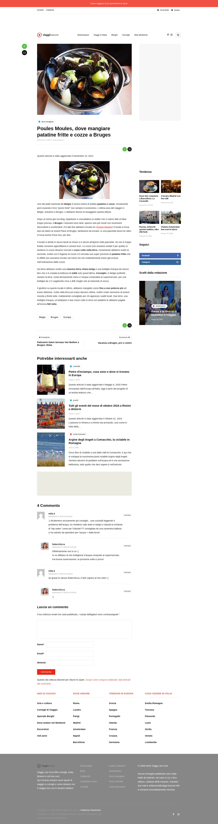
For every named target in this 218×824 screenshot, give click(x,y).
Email (40, 653)
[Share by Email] (129, 149)
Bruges (54, 317)
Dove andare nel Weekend (51, 723)
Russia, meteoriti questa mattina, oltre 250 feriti (149, 229)
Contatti (40, 10)
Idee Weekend (140, 35)
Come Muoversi (117, 787)
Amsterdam (79, 729)
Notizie (177, 10)
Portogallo (114, 716)
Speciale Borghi (45, 716)
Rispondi (127, 515)
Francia (113, 729)
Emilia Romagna (154, 703)
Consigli (126, 35)
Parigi (76, 716)
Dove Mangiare (116, 776)
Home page (86, 766)
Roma (76, 703)
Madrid (76, 723)
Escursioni (43, 729)
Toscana (149, 710)
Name (40, 644)
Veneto (148, 736)
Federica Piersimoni (91, 810)
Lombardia (151, 742)
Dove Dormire (116, 781)
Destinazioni (83, 35)
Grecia (112, 703)
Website (41, 662)
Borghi (114, 35)
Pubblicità (50, 10)
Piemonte (150, 716)
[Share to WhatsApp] (124, 149)
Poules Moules (104, 227)
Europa (67, 317)
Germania (114, 742)
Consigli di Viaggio (47, 710)
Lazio (148, 723)
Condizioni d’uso (88, 781)
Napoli (76, 736)
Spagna (113, 710)
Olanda (113, 723)
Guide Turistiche (117, 766)
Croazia (113, 736)
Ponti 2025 (164, 10)
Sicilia (148, 729)
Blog (82, 771)
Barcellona (79, 742)
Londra (77, 710)
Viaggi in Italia (100, 35)
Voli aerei (42, 736)
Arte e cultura (44, 703)
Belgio (42, 317)
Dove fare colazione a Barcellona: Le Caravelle (148, 198)
